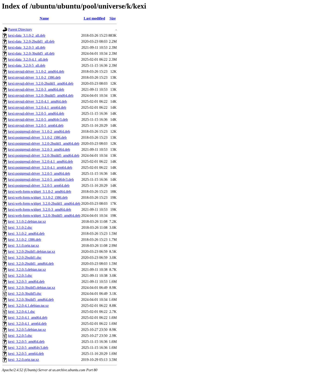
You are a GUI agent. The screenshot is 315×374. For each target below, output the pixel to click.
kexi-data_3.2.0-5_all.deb (26, 65)
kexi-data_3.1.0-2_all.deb (26, 35)
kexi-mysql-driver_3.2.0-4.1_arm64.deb (37, 107)
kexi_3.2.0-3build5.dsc (25, 294)
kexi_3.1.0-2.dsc (20, 227)
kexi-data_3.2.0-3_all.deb (26, 47)
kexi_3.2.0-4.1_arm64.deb (27, 324)
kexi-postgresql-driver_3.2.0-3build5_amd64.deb (43, 155)
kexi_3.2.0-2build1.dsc (25, 257)
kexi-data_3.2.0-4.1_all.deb (28, 59)
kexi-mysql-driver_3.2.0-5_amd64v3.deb (38, 119)
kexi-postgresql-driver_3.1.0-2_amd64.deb (39, 131)
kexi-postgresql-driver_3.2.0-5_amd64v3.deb (41, 179)
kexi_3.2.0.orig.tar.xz (23, 360)
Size (113, 18)
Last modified (94, 18)
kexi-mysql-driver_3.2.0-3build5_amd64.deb (40, 95)
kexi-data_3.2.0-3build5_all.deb (31, 53)
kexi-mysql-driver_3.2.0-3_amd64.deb (36, 89)
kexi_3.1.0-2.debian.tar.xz (27, 221)
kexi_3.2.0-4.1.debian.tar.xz (28, 306)
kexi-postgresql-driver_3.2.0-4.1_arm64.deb (40, 167)
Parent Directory (20, 29)
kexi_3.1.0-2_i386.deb (24, 239)
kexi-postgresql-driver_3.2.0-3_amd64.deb (39, 149)
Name (44, 18)
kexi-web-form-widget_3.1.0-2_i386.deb (38, 197)
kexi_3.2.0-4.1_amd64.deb (27, 318)
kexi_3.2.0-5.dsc (20, 336)
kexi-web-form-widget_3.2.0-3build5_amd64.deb (44, 215)
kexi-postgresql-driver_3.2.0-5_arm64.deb (38, 185)
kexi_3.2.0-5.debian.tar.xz (27, 330)
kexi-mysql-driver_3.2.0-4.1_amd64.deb (37, 101)
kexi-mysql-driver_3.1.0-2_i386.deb (34, 77)
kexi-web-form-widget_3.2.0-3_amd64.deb (39, 209)
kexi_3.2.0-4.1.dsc (21, 312)
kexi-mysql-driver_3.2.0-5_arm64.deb (35, 125)
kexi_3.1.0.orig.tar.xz (23, 245)
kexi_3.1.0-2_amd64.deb (26, 233)
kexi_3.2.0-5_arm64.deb (26, 354)
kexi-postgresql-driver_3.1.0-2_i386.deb (37, 137)
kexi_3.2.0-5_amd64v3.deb (28, 348)
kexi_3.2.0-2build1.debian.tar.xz (31, 251)
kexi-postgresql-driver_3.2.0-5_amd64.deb (39, 173)
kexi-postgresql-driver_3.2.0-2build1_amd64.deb (43, 143)
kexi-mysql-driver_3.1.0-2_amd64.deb (36, 71)
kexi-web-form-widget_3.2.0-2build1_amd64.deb (44, 203)
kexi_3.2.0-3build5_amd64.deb (31, 300)
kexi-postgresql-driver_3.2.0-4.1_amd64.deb (40, 161)
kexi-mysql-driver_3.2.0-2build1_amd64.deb (40, 83)
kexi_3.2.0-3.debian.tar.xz (27, 269)
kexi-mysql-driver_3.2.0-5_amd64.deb (36, 113)
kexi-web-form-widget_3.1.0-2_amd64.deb (39, 191)
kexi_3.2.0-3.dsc (20, 275)
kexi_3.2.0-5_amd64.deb (26, 342)
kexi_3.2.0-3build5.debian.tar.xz (31, 288)
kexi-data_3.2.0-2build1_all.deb (31, 41)
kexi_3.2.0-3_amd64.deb (26, 282)
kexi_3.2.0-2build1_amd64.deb (31, 263)
